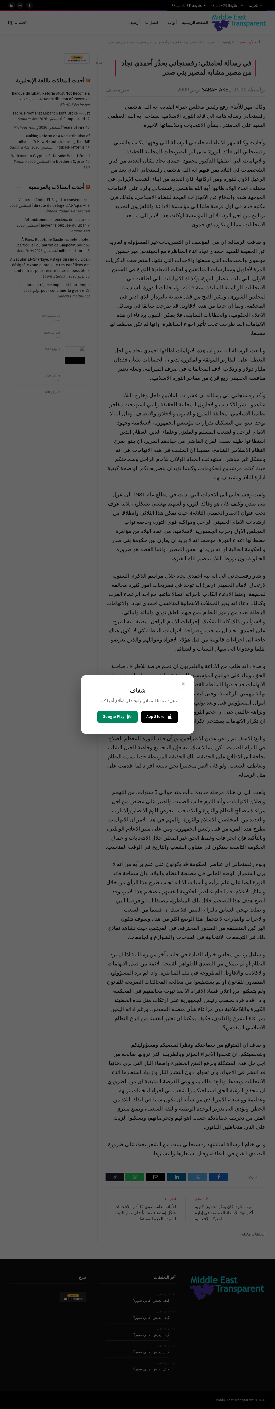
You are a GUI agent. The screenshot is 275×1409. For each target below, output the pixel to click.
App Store (155, 716)
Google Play (113, 716)
